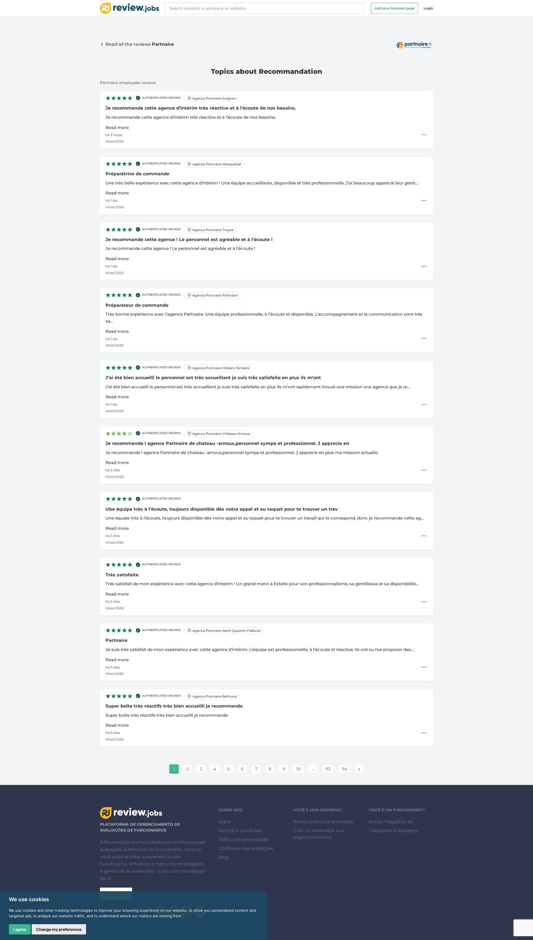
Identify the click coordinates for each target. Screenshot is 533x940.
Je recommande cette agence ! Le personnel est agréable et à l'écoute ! (189, 239)
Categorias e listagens (393, 830)
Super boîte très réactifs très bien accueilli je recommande (174, 706)
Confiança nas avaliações (245, 848)
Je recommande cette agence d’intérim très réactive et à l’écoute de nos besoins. (200, 108)
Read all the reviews (139, 44)
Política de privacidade (243, 839)
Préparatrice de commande (137, 173)
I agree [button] (19, 929)
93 (328, 768)
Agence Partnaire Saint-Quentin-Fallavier (226, 631)
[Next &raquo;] (359, 769)
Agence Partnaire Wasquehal (216, 164)
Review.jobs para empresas (323, 821)
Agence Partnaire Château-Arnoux (221, 434)
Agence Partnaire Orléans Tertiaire (220, 368)
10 (298, 768)
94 (344, 768)
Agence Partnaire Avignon (214, 98)
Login (428, 8)
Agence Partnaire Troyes (212, 230)
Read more (117, 127)
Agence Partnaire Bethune (214, 696)
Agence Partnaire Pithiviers (215, 295)
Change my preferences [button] (59, 929)
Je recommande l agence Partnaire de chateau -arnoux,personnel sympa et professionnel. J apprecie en (227, 443)
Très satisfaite (122, 574)
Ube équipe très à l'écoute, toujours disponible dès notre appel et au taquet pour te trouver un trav (221, 509)
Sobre (224, 821)
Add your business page (394, 8)
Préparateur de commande (137, 305)
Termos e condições (240, 830)
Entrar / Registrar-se (391, 821)
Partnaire (116, 640)
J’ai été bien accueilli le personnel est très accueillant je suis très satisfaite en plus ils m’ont (213, 377)
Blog (223, 857)
